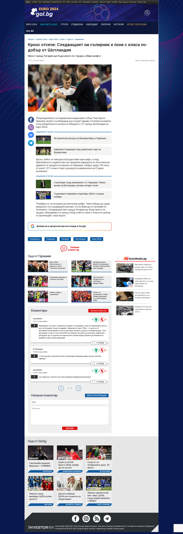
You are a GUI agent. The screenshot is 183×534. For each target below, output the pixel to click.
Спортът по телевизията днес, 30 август (98, 465)
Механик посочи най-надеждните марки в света (143, 309)
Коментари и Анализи (72, 471)
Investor (34, 2)
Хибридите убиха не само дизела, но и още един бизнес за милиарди (144, 282)
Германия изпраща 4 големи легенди (58, 278)
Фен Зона (48, 504)
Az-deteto (114, 2)
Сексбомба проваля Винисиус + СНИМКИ (39, 464)
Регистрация (99, 395)
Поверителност (120, 526)
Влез (89, 395)
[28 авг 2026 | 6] (99, 483)
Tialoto (68, 2)
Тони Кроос (35, 239)
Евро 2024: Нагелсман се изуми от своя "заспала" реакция (57, 265)
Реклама (110, 526)
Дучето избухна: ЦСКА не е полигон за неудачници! (69, 496)
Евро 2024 (96, 239)
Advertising (101, 529)
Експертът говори (73, 504)
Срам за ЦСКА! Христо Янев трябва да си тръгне (68, 465)
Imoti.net (102, 2)
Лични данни (119, 529)
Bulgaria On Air (57, 2)
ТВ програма (105, 471)
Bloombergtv (47, 2)
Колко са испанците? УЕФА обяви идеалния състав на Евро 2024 (100, 296)
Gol (64, 2)
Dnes (40, 2)
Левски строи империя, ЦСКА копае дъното (40, 496)
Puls (80, 2)
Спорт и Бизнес (103, 504)
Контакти (101, 526)
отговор (100, 343)
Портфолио (149, 526)
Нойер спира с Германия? (56, 293)
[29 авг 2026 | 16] (70, 452)
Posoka (139, 2)
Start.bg (125, 2)
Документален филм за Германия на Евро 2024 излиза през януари (101, 265)
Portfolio (110, 529)
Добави (70, 428)
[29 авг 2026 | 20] (70, 483)
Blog (120, 2)
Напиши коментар (73, 248)
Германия (50, 239)
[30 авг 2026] (40, 452)
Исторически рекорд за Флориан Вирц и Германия (80, 138)
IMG (28, 2)
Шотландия (80, 239)
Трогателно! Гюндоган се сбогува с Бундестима (98, 280)
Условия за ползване (135, 526)
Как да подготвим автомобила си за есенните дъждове (142, 295)
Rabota (108, 2)
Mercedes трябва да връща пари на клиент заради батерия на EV (144, 267)
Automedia (95, 2)
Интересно (47, 471)
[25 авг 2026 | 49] (40, 483)
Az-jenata (74, 2)
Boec (144, 2)
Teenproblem (87, 2)
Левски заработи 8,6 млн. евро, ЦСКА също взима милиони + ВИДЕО (98, 497)
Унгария (65, 239)
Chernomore (132, 2)
